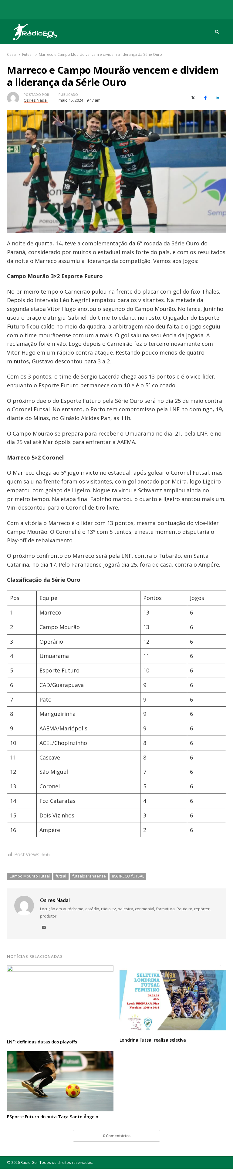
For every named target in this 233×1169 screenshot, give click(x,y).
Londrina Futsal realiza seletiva (153, 1040)
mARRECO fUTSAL (128, 876)
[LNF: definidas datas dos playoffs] (60, 969)
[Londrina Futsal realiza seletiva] (173, 969)
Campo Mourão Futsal (29, 876)
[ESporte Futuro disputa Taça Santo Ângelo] (60, 1055)
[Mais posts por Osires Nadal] (13, 95)
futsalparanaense (89, 876)
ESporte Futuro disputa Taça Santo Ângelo (52, 1117)
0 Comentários (116, 1135)
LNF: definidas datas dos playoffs (42, 1042)
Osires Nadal (55, 900)
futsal (61, 876)
